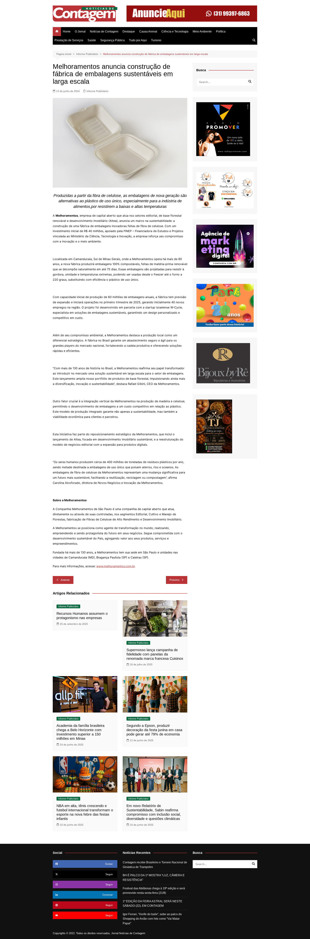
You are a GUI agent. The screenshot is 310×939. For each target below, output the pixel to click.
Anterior (65, 579)
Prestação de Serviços (69, 40)
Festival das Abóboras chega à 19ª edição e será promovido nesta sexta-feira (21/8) (154, 891)
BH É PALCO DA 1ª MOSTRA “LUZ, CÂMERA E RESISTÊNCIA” (154, 877)
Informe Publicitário (97, 91)
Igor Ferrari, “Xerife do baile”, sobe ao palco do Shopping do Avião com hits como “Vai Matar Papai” (152, 919)
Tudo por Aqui (138, 40)
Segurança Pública (112, 40)
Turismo (156, 40)
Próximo (174, 579)
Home (67, 31)
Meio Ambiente (202, 31)
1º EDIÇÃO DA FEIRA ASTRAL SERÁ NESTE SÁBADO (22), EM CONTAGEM (152, 903)
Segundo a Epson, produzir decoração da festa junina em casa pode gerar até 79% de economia (154, 730)
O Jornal (80, 31)
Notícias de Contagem (104, 31)
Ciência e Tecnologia (174, 31)
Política (221, 31)
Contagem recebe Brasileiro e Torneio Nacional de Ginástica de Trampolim (155, 865)
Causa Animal (148, 31)
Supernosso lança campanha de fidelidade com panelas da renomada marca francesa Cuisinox (154, 654)
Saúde (92, 40)
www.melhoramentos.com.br (115, 566)
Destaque (129, 31)
